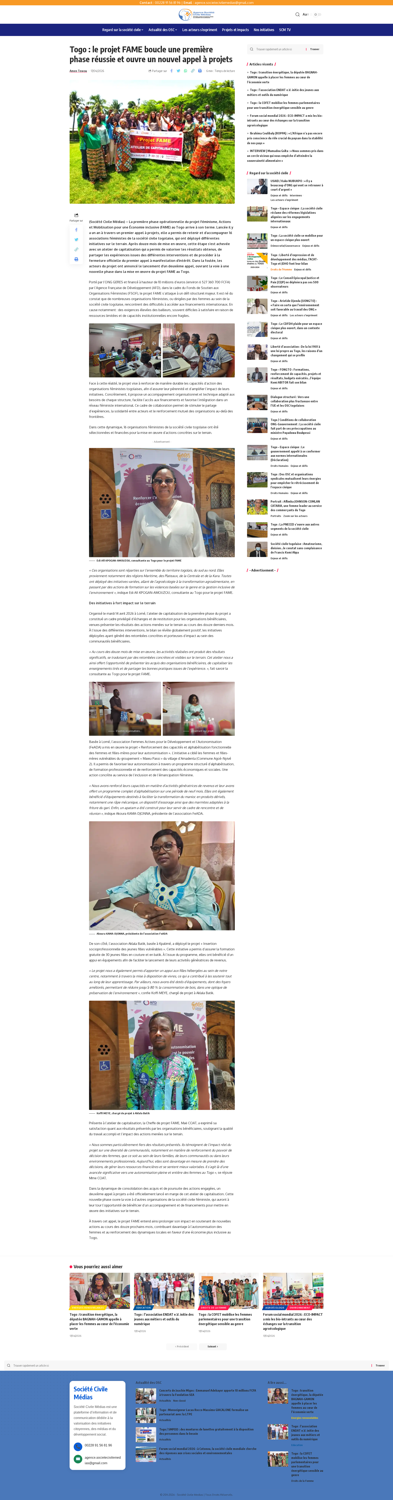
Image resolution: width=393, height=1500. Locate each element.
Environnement (300, 1307)
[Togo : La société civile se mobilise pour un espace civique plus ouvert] (257, 241)
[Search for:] (279, 49)
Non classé (179, 1400)
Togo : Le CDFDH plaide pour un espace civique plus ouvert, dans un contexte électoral (296, 328)
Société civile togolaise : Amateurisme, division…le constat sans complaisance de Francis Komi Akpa (296, 548)
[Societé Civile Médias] (196, 14)
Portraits (276, 516)
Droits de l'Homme (281, 269)
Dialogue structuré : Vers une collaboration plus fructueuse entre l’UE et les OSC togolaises (294, 401)
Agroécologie (274, 1307)
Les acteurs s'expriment (284, 199)
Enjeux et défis (279, 195)
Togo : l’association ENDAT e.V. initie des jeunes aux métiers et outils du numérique (164, 1319)
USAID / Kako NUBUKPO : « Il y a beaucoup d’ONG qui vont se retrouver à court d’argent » (297, 185)
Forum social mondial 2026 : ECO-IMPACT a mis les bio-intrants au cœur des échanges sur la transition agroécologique (285, 120)
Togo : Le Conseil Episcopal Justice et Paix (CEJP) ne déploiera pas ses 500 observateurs (295, 282)
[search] (298, 14)
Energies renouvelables (88, 1307)
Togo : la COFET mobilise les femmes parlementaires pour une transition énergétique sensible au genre (225, 1319)
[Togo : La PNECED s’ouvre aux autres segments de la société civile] (257, 530)
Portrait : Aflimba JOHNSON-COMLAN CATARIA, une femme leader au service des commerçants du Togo (296, 506)
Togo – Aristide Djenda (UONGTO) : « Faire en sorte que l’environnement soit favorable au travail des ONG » (295, 305)
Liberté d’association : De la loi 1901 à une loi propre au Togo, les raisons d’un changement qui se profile (296, 351)
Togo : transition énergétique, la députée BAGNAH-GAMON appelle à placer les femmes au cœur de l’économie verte (282, 77)
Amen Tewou (78, 71)
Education (144, 1307)
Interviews (296, 195)
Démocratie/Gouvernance (285, 245)
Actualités (165, 1400)
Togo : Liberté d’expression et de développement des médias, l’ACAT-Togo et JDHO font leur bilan (294, 259)
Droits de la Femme (214, 1307)
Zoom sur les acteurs (295, 516)
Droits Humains (279, 465)
